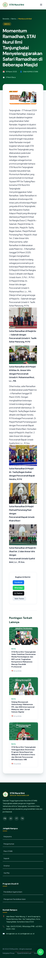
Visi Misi (6, 873)
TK (22, 818)
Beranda (6, 19)
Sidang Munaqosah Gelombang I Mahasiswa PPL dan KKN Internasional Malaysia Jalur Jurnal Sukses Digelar (22, 707)
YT (16, 818)
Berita (13, 19)
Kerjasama (8, 836)
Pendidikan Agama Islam (13, 892)
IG (11, 818)
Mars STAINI (8, 851)
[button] (40, 952)
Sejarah (6, 858)
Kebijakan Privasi (9, 953)
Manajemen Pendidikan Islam (15, 899)
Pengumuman (9, 844)
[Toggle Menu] (41, 4)
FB (5, 818)
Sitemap (37, 953)
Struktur (7, 866)
